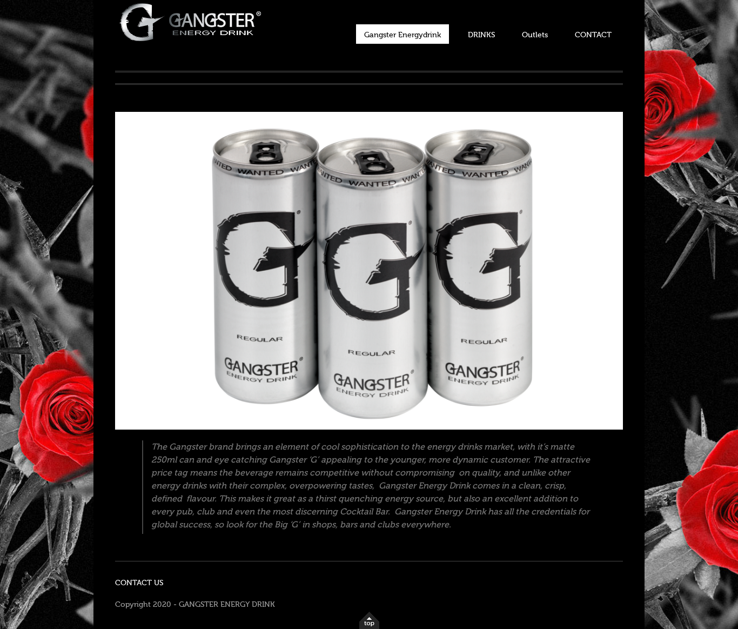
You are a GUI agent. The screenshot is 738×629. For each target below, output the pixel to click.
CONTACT (593, 35)
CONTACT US (139, 583)
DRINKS (481, 35)
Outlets (535, 35)
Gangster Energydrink (402, 35)
